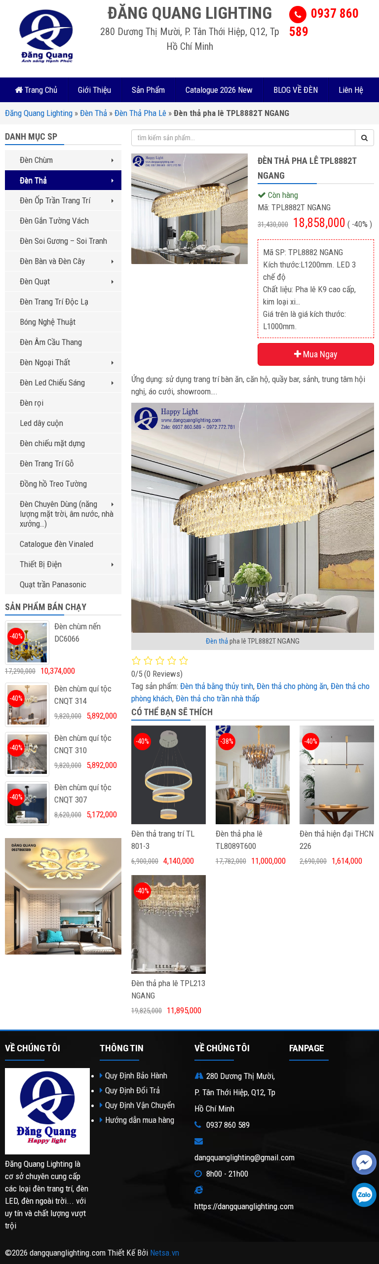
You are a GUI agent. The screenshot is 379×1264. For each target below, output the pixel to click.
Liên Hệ (351, 90)
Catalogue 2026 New (219, 90)
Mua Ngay (319, 354)
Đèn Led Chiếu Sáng (52, 382)
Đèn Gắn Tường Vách (54, 221)
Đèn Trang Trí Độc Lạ (54, 301)
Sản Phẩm (148, 90)
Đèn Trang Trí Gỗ (47, 463)
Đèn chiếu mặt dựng (52, 443)
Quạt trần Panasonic (53, 584)
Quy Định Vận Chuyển (140, 1105)
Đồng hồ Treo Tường (53, 484)
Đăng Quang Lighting (39, 113)
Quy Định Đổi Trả (132, 1090)
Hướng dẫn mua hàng (139, 1120)
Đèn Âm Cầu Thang (51, 342)
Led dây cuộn (41, 423)
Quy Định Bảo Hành (136, 1075)
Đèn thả (217, 641)
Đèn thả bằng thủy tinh (216, 686)
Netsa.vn (164, 1253)
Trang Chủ (40, 90)
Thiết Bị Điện (41, 564)
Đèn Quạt (35, 281)
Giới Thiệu (94, 90)
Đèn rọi (31, 403)
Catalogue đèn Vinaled (56, 544)
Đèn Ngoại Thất (45, 362)
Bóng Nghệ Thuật (48, 322)
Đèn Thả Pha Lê (140, 113)
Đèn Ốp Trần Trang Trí (55, 200)
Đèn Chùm (36, 160)
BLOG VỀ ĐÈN (295, 90)
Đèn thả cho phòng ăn (292, 686)
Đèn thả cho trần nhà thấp (218, 698)
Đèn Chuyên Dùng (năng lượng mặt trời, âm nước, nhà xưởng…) (67, 514)
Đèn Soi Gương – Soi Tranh (63, 241)
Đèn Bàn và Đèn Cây (52, 261)
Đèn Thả (93, 113)
